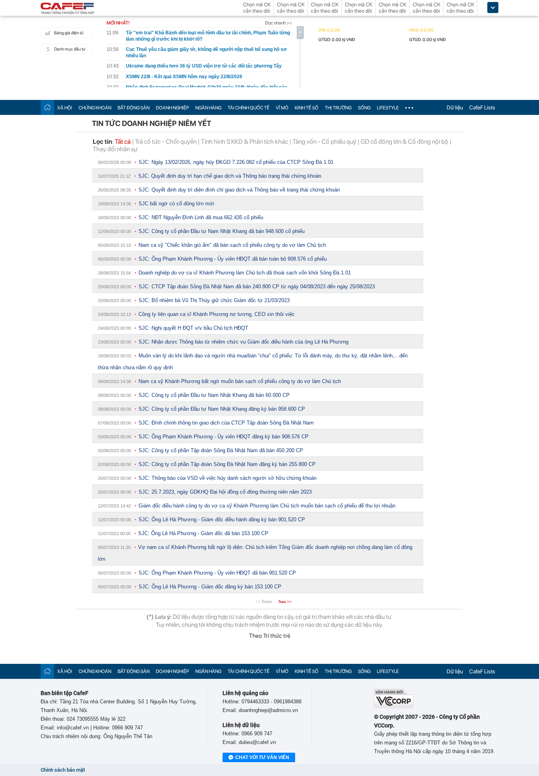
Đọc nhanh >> (278, 23)
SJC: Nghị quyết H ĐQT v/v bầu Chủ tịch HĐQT (193, 328)
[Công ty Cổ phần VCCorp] (394, 706)
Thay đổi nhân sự (115, 149)
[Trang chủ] (47, 107)
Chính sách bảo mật (63, 770)
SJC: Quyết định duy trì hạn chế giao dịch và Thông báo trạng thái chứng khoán (229, 176)
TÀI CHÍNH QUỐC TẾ (249, 108)
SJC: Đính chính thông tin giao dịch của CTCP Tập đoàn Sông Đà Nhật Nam (226, 423)
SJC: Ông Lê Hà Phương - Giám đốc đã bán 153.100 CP (203, 533)
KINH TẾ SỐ (306, 108)
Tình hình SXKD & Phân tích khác (244, 141)
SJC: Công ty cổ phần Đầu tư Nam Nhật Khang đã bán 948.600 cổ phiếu (221, 231)
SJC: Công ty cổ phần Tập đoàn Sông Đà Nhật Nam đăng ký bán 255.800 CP (227, 464)
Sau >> (285, 601)
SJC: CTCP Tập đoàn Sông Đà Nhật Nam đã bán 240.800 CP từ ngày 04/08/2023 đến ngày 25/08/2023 (256, 286)
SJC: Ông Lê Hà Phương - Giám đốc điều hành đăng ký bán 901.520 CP (221, 519)
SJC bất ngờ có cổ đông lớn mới (176, 204)
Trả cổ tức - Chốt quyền (166, 141)
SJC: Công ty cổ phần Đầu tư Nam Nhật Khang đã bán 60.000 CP (214, 395)
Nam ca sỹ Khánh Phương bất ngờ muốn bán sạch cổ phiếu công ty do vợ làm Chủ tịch (239, 381)
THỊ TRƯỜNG (338, 108)
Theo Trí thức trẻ (269, 635)
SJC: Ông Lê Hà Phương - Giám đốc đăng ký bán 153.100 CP (209, 587)
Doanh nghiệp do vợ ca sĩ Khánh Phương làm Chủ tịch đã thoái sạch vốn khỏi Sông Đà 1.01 (244, 273)
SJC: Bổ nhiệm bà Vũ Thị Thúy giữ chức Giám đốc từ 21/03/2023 (214, 300)
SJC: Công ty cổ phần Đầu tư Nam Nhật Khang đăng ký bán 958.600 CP (221, 409)
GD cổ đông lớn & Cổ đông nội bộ (404, 141)
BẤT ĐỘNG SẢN (134, 108)
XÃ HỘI (64, 108)
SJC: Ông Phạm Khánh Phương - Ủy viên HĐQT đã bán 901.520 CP (217, 573)
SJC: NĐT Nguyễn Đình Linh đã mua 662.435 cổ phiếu (200, 217)
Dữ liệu (455, 107)
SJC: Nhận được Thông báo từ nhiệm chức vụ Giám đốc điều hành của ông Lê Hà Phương (243, 342)
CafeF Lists (482, 107)
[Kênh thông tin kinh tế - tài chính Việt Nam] (67, 9)
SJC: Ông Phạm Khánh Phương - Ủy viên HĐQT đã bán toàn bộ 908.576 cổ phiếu (232, 259)
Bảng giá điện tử (68, 33)
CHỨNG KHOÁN (95, 108)
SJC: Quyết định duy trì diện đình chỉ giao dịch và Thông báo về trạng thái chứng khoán (239, 190)
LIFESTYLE (388, 108)
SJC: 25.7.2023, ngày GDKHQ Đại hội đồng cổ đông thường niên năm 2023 (225, 492)
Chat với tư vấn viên (262, 757)
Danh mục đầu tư (69, 49)
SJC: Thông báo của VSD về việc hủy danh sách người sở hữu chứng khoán (227, 478)
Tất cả (123, 141)
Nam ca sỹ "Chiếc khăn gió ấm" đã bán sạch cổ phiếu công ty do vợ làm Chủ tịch (232, 245)
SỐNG (364, 108)
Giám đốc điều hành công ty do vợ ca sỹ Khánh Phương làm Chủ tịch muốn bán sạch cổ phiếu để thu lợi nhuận (266, 506)
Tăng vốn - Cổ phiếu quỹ (324, 141)
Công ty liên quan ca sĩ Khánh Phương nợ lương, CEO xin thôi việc (216, 314)
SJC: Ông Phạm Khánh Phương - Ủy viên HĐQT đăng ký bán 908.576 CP (223, 437)
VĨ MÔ (282, 108)
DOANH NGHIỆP (172, 108)
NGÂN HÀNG (208, 108)
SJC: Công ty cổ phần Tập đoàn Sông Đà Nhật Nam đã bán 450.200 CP (220, 450)
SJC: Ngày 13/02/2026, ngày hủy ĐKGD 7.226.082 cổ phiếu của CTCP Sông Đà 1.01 (235, 162)
